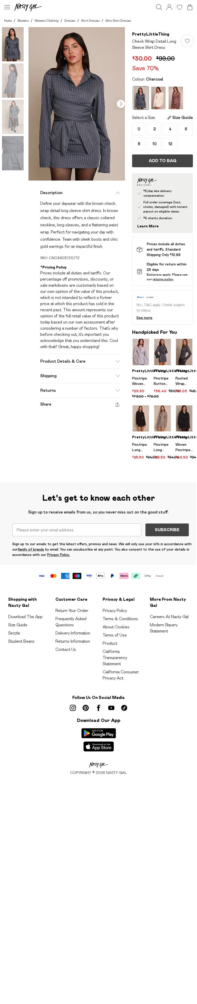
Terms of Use (115, 635)
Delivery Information (72, 633)
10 (154, 144)
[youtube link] (111, 708)
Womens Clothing (46, 20)
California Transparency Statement (115, 657)
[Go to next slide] (121, 104)
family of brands (31, 549)
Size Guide (17, 625)
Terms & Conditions (120, 619)
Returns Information (72, 641)
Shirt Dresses (90, 20)
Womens (23, 20)
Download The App (25, 617)
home (8, 20)
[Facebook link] (98, 708)
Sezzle (14, 633)
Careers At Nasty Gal (169, 617)
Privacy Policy (115, 610)
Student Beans (21, 641)
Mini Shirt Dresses (118, 20)
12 (170, 144)
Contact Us (65, 649)
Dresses (69, 20)
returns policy (163, 279)
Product (110, 643)
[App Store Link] (98, 740)
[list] (76, 104)
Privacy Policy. (58, 555)
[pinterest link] (86, 708)
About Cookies (116, 627)
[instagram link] (73, 708)
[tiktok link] (124, 708)
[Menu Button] (7, 7)
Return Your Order (71, 610)
